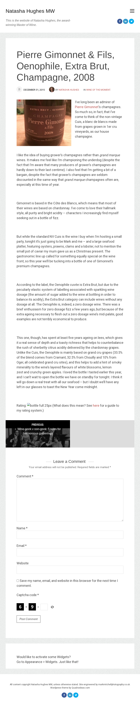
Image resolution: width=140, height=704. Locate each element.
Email (22, 546)
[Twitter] (131, 21)
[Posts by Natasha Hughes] (52, 89)
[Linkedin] (125, 21)
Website (23, 563)
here (96, 405)
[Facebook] (119, 21)
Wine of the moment (98, 89)
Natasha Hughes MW (30, 11)
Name (22, 528)
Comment (25, 476)
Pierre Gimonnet (86, 107)
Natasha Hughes (69, 89)
